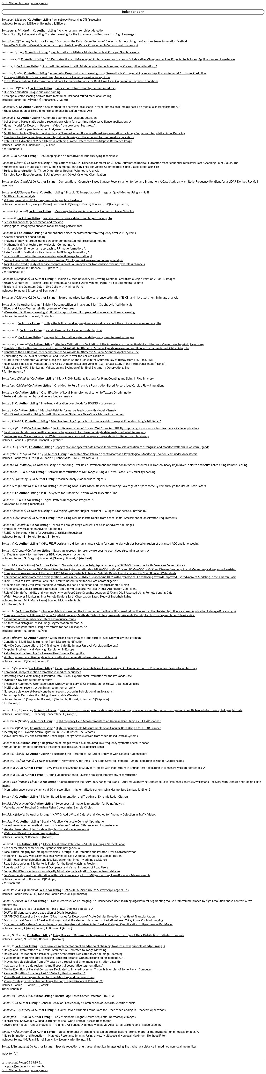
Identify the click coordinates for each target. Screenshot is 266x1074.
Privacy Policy (39, 3)
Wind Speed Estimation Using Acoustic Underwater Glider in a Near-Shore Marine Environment (64, 414)
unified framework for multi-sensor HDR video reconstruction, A (44, 554)
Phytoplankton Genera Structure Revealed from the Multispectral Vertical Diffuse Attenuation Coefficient (70, 589)
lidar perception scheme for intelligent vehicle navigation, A (42, 848)
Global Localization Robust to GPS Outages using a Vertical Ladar (84, 844)
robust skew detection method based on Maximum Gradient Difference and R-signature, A (61, 825)
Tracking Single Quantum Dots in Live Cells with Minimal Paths (43, 286)
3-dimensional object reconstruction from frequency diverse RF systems (90, 233)
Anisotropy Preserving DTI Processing (77, 19)
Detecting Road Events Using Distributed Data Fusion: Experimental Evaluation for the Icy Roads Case (68, 676)
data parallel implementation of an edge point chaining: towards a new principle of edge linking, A (103, 946)
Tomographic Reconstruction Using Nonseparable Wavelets (41, 695)
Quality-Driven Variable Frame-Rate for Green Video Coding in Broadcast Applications (111, 1010)
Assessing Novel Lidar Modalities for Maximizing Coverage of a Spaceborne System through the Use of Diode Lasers (132, 486)
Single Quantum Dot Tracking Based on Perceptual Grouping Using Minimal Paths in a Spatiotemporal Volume (73, 283)
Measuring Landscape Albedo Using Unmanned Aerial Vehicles (94, 211)
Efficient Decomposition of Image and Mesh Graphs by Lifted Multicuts (87, 304)
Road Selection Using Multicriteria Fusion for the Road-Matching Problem (50, 863)
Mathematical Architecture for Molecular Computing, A (39, 244)
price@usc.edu (16, 1066)
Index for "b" (10, 1053)
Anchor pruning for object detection (81, 30)
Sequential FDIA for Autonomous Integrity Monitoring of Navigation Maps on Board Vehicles (62, 871)
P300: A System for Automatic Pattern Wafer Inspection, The (79, 493)
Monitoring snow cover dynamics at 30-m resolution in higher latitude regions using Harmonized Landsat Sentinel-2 (77, 789)
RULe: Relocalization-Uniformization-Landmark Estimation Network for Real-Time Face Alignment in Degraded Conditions (81, 81)
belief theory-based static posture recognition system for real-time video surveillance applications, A (67, 121)
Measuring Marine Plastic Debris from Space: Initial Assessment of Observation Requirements (117, 518)
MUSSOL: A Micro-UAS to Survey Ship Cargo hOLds (96, 890)
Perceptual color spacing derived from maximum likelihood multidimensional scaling (57, 96)
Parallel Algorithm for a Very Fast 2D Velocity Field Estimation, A (44, 973)
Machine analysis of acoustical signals (82, 479)
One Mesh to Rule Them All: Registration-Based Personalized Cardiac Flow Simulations (109, 385)
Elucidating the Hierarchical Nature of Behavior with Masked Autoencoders (99, 754)
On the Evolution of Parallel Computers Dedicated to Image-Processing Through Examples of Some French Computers (78, 969)
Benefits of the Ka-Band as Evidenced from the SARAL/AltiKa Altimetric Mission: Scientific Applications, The (71, 352)
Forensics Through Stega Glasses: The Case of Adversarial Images (92, 525)
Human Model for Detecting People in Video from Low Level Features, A (49, 125)
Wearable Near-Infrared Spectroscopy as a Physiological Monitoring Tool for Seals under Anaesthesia (133, 454)
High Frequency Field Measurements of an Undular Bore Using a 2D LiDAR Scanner (108, 721)
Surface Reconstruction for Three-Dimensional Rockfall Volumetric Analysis (51, 170)
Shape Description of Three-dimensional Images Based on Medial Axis (48, 110)
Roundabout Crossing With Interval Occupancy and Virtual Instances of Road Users (56, 867)
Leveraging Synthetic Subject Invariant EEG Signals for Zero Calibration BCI (100, 511)
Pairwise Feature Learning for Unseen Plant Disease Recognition (44, 653)
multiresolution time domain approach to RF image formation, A (44, 248)
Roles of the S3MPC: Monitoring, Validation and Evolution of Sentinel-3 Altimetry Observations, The (66, 367)
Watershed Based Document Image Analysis (31, 833)
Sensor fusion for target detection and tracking (33, 222)
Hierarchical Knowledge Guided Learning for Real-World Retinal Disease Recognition (57, 1021)
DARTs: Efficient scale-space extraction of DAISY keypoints (40, 912)
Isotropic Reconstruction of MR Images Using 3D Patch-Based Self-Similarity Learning (101, 472)
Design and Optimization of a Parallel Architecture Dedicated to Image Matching (55, 950)
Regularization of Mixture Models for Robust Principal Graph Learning (95, 52)
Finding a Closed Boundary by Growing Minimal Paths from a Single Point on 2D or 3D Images (116, 279)
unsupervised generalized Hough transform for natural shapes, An (45, 627)
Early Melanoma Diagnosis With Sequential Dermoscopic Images (95, 1017)
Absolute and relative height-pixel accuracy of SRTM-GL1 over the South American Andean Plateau (124, 565)
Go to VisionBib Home (15, 3)
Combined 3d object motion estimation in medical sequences (42, 672)
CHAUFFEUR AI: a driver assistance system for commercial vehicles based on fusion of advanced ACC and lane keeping (120, 543)
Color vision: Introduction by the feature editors (85, 88)
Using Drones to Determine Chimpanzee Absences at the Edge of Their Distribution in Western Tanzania (118, 935)
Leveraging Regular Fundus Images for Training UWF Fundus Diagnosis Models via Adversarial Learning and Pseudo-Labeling (82, 1025)
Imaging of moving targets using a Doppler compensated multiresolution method (55, 241)
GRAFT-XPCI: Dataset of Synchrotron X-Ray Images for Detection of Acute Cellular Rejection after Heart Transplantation (79, 916)
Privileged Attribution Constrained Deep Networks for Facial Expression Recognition (57, 77)
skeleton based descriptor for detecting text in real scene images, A (46, 829)
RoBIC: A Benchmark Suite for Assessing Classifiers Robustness (43, 532)
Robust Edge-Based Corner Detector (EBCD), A (84, 996)
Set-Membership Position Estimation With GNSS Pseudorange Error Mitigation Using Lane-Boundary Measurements (77, 875)
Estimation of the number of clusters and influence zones (40, 619)
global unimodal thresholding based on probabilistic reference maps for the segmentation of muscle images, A (129, 1032)
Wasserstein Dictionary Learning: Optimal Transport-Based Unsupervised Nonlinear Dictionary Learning (69, 312)
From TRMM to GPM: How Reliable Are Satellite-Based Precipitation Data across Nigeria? (61, 581)
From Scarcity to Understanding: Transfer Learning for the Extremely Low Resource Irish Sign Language (69, 34)
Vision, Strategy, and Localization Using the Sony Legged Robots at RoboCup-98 (53, 981)
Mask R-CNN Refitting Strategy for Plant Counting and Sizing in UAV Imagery (105, 378)
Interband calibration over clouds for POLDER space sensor (78, 403)
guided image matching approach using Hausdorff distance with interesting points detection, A (63, 958)
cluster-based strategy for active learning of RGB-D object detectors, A (48, 909)
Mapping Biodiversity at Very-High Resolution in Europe (39, 649)
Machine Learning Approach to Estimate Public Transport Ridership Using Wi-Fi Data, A (106, 421)
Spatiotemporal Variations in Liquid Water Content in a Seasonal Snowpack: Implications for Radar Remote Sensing (76, 436)
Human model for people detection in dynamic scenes (38, 129)
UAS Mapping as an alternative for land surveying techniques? (79, 156)
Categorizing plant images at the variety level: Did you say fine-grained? (95, 638)
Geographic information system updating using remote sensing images (89, 337)
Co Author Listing (39, 19)
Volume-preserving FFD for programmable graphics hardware (43, 200)
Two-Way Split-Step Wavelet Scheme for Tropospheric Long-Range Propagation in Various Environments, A (71, 45)
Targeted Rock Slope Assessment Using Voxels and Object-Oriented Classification (55, 174)
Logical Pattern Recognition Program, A (68, 500)
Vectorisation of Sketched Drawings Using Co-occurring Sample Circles (48, 807)
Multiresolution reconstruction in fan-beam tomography (39, 687)
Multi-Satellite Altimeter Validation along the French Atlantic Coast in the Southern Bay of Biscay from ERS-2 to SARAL (78, 360)
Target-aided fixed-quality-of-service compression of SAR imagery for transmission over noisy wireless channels (74, 264)
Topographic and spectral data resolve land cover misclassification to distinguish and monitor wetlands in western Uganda (132, 447)
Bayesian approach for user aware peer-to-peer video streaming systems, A (101, 550)
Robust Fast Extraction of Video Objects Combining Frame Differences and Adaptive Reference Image (68, 141)
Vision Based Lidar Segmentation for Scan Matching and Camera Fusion (49, 977)
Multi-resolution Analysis (19, 196)
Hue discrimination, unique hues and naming (32, 92)
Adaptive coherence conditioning (24, 237)
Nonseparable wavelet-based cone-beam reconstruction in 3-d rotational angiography (58, 691)
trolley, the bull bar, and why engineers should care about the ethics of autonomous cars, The (102, 323)
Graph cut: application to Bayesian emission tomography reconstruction (92, 775)
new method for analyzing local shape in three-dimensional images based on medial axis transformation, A (112, 107)
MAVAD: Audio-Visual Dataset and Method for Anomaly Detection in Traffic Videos (104, 814)
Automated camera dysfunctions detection (70, 118)
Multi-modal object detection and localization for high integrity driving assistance (55, 859)
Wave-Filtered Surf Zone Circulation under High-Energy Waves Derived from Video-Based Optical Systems (71, 736)
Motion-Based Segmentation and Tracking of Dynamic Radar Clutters (84, 796)
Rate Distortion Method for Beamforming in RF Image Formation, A (46, 252)
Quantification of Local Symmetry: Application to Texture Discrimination (86, 392)
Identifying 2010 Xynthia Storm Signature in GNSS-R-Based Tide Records (49, 732)
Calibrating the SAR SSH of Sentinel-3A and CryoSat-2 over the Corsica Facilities (54, 356)
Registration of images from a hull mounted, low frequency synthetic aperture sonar (95, 743)
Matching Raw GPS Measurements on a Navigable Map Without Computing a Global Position (63, 856)
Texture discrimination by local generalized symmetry (38, 396)
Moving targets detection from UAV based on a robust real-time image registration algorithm (63, 961)
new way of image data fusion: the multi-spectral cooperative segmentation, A (53, 965)
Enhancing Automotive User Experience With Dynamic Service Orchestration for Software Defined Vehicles (71, 684)
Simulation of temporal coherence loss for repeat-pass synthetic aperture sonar (54, 747)
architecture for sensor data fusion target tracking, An (77, 218)
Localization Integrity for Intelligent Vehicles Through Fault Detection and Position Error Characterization (70, 852)
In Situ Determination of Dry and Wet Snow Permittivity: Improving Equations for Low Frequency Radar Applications (126, 428)
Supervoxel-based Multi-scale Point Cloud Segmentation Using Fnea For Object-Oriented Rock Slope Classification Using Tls (81, 167)
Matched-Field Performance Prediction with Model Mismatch (79, 410)
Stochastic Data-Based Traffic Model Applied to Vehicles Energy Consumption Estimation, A (99, 66)
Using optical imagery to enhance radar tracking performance (43, 226)
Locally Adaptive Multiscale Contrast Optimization (73, 821)
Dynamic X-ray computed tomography (28, 680)
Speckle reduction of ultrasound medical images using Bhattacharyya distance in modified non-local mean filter (126, 1046)
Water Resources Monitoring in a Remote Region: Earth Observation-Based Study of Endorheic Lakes (67, 596)
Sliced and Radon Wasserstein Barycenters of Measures (39, 308)
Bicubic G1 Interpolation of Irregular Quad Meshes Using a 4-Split (107, 192)
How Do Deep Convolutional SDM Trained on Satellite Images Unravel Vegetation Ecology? (61, 645)
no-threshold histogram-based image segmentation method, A (43, 623)
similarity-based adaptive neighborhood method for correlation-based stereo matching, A (60, 657)
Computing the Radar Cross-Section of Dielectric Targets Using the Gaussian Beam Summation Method (122, 41)
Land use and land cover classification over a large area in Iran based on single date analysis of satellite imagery (75, 432)
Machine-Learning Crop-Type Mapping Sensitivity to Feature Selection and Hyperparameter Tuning (66, 585)
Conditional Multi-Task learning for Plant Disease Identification (43, 641)
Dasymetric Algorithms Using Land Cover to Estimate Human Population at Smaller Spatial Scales (122, 761)
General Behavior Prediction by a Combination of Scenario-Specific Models (88, 1003)
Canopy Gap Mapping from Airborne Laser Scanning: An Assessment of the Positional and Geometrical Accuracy (126, 668)
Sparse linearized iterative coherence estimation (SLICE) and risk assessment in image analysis (63, 260)
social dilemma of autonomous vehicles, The (74, 330)
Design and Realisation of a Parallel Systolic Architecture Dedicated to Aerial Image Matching (63, 954)
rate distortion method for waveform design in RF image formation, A (48, 256)
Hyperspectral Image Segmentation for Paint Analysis (90, 803)
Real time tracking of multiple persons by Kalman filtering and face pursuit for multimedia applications (69, 137)
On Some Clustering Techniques (24, 504)
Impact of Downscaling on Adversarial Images (33, 529)
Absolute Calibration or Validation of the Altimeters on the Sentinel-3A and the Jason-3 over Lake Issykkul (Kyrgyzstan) (129, 344)
